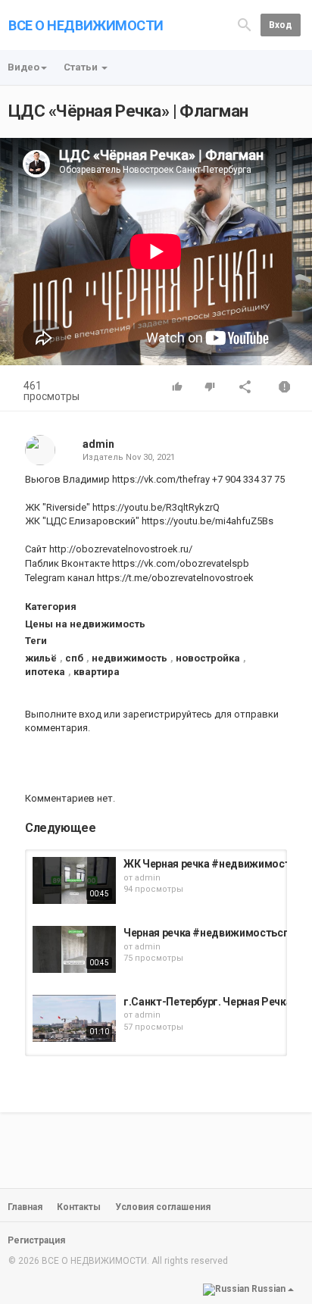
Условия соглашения (163, 1207)
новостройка (208, 658)
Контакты (79, 1207)
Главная (25, 1207)
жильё (41, 658)
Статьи (82, 67)
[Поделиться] (245, 388)
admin (98, 444)
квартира (96, 671)
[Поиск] (245, 24)
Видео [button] (23, 67)
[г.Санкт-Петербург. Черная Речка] (74, 1018)
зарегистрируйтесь (167, 714)
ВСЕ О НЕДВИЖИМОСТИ (86, 25)
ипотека (45, 671)
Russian (268, 1289)
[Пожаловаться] (285, 388)
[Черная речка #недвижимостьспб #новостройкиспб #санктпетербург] (74, 949)
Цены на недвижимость (85, 624)
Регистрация (36, 1240)
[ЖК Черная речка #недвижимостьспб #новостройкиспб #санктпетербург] (74, 880)
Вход (280, 25)
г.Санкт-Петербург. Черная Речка (207, 1002)
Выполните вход (63, 714)
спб (74, 658)
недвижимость (129, 658)
